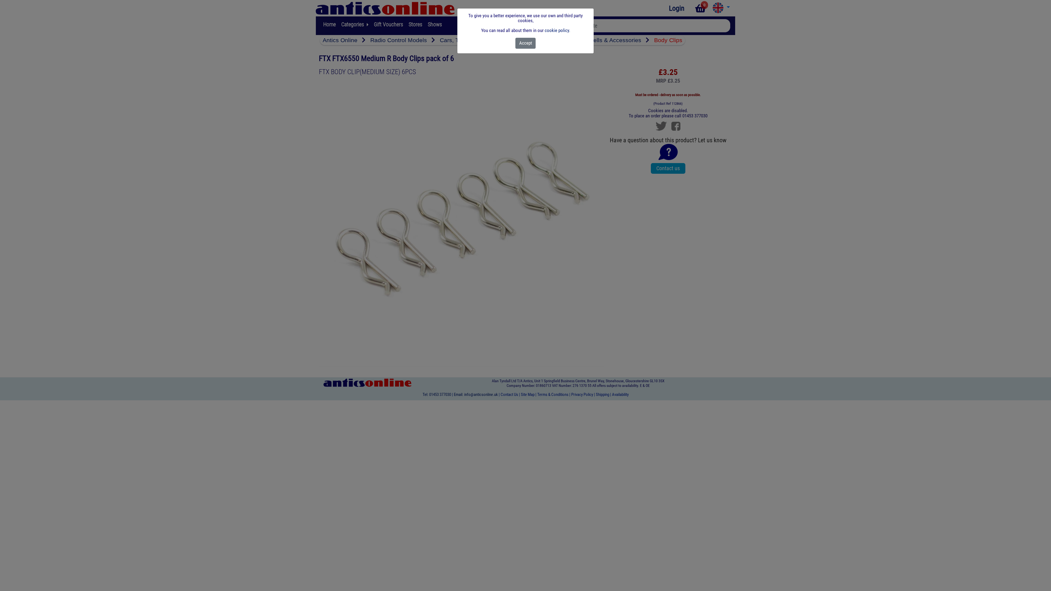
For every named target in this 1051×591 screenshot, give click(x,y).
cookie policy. (557, 30)
